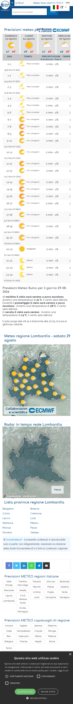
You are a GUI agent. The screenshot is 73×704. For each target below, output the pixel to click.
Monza (7, 527)
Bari (9, 636)
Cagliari (23, 625)
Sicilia (65, 592)
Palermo (52, 625)
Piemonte (9, 590)
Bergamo (8, 508)
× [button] (70, 654)
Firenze (23, 641)
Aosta (9, 631)
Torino (9, 648)
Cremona (36, 513)
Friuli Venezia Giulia (23, 599)
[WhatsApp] (31, 565)
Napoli (38, 641)
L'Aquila (38, 631)
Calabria (64, 586)
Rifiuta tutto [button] (48, 691)
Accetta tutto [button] (25, 691)
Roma (52, 641)
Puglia (50, 592)
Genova (38, 625)
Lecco (6, 518)
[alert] (36, 677)
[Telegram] (38, 565)
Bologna (9, 641)
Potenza (52, 636)
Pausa (57, 490)
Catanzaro (24, 636)
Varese (34, 532)
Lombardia (8, 601)
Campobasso (23, 631)
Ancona (9, 625)
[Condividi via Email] (46, 565)
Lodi (33, 518)
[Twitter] (16, 565)
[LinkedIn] (24, 565)
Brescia (34, 508)
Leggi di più (63, 670)
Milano (34, 523)
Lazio (36, 597)
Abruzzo (50, 581)
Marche (37, 586)
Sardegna (64, 597)
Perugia (52, 631)
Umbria (37, 592)
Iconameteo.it (14, 539)
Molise (50, 586)
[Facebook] (9, 565)
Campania (50, 597)
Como (6, 513)
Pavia (33, 527)
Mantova (8, 523)
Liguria (8, 595)
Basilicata (64, 581)
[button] (36, 698)
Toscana (37, 581)
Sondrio (7, 532)
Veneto (22, 590)
